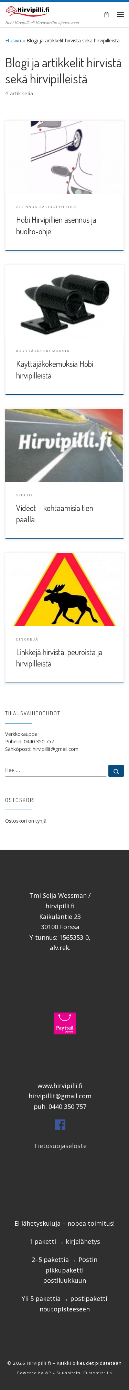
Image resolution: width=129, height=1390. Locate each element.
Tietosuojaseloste (60, 1146)
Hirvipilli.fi (39, 1363)
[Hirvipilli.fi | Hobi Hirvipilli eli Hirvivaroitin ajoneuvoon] (28, 10)
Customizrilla (97, 1372)
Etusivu (13, 40)
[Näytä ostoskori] (106, 14)
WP (48, 1372)
